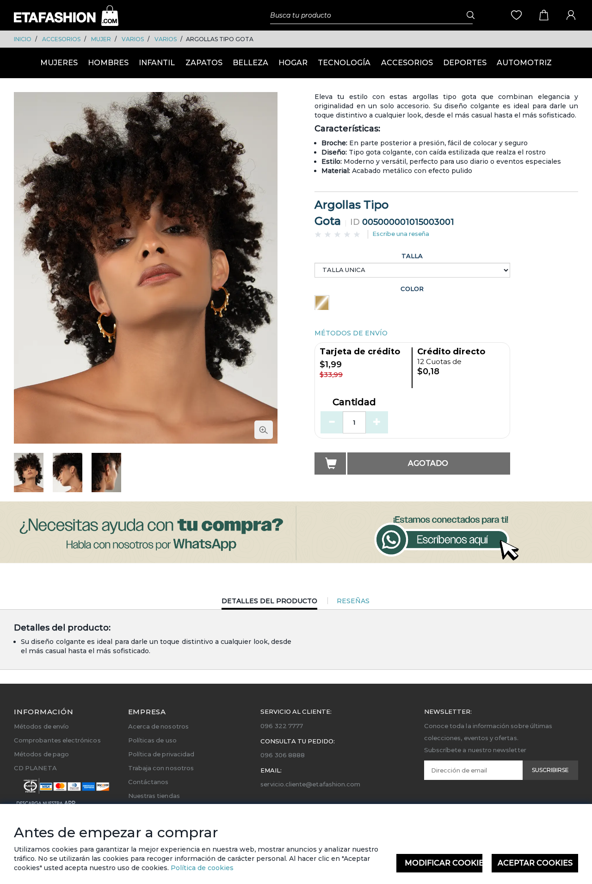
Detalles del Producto (269, 603)
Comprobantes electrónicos (57, 740)
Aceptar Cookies (535, 863)
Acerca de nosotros (158, 726)
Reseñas (353, 601)
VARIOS (133, 39)
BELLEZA (250, 62)
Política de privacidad (161, 754)
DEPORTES (465, 62)
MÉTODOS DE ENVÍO (351, 333)
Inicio (22, 39)
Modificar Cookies (444, 863)
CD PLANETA (35, 768)
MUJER (101, 39)
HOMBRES (108, 62)
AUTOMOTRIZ (524, 62)
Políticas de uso (152, 740)
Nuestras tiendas (154, 795)
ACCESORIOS (61, 39)
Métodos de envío (41, 726)
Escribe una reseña (400, 233)
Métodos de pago (41, 754)
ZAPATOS (203, 62)
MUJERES (59, 62)
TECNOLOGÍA (344, 62)
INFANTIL (157, 62)
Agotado (428, 463)
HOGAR (293, 62)
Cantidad (354, 402)
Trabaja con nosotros (161, 768)
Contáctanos (148, 781)
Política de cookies (201, 868)
